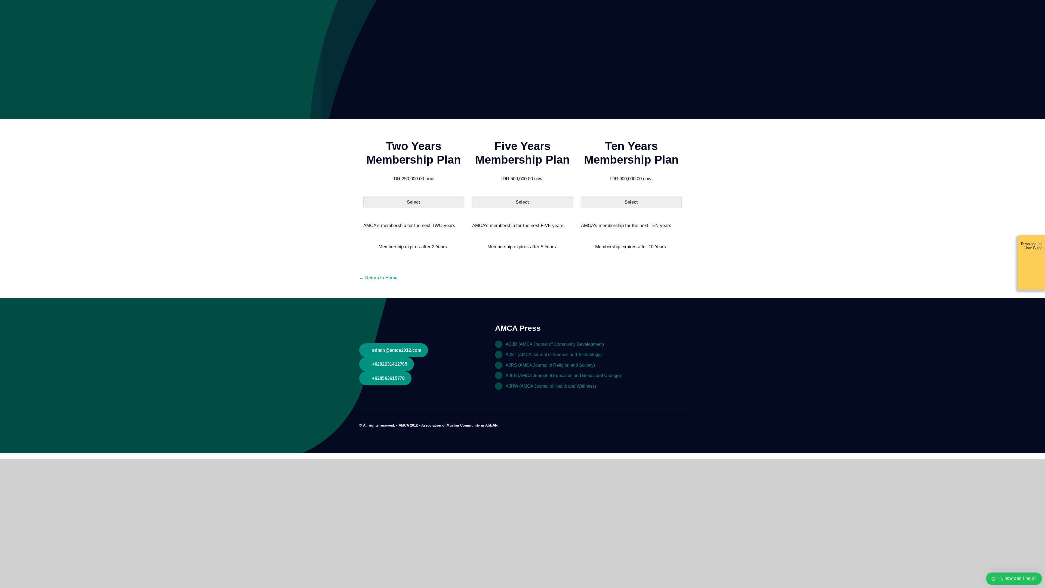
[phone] (684, 424)
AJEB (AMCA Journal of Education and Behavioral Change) (563, 375)
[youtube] (675, 424)
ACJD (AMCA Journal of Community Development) (555, 344)
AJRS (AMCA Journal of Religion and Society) (550, 365)
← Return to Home (378, 277)
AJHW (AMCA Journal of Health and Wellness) (551, 386)
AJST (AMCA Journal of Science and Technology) (554, 354)
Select (413, 202)
